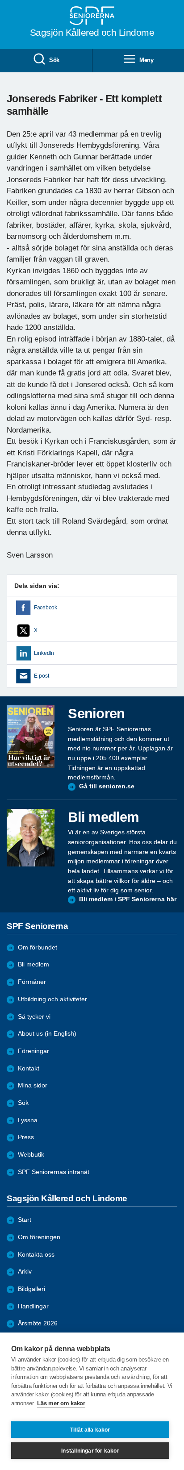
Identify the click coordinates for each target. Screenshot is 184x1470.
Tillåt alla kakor (90, 1430)
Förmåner (32, 982)
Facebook (45, 607)
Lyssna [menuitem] (28, 1120)
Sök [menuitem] (54, 60)
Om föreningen (39, 1237)
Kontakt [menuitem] (28, 1068)
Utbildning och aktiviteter (52, 999)
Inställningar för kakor (90, 1451)
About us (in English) (47, 1033)
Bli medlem (33, 964)
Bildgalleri (31, 1289)
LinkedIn (44, 653)
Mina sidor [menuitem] (32, 1085)
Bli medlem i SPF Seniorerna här (127, 899)
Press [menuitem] (26, 1137)
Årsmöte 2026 (38, 1323)
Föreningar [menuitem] (33, 1051)
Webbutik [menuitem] (31, 1154)
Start (24, 1219)
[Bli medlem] (30, 837)
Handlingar (33, 1306)
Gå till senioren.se (106, 786)
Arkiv (25, 1271)
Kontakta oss (36, 1254)
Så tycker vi (34, 1016)
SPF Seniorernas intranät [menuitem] (53, 1172)
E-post (41, 676)
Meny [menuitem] (146, 60)
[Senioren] (30, 736)
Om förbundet (37, 947)
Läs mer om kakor (61, 1403)
